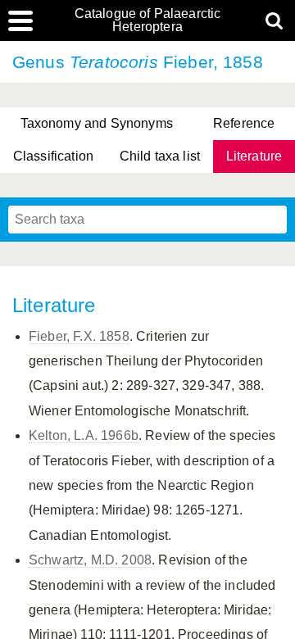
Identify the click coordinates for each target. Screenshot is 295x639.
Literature (254, 156)
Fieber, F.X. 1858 (79, 336)
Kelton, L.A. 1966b (83, 435)
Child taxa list (160, 156)
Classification (53, 156)
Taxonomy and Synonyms (96, 123)
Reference (244, 123)
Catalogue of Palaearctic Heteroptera (148, 20)
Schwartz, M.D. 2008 (90, 560)
